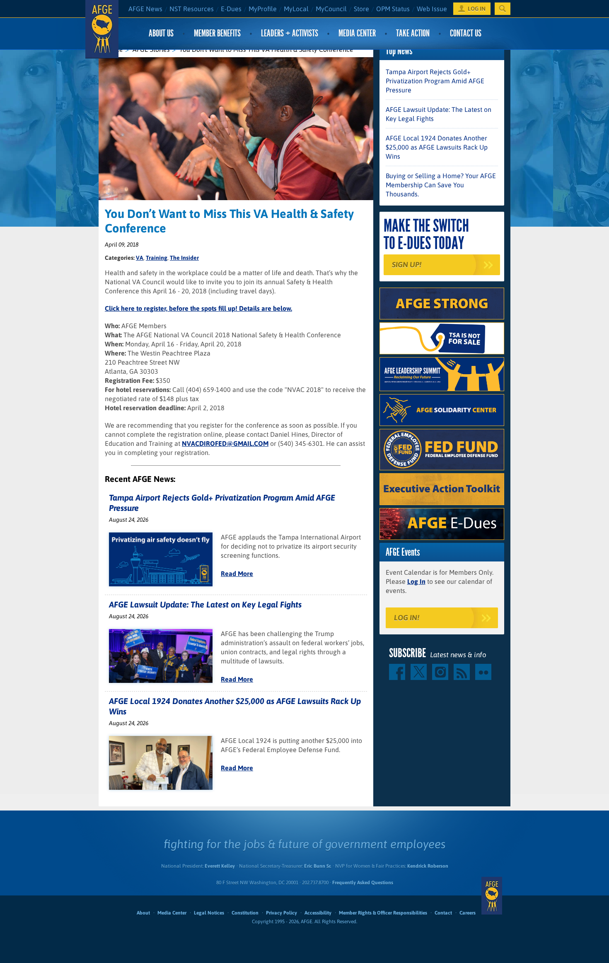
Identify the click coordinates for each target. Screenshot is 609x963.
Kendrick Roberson (427, 866)
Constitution (245, 913)
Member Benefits (217, 33)
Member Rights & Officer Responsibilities (383, 913)
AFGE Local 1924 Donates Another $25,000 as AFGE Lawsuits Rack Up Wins (437, 147)
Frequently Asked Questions (362, 883)
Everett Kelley (220, 866)
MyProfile (263, 8)
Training (156, 257)
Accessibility (317, 913)
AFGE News (145, 8)
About (143, 913)
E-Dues (231, 8)
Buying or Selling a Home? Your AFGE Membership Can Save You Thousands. (441, 185)
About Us (161, 33)
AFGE (491, 895)
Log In (416, 581)
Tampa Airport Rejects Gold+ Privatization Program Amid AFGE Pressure (435, 81)
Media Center (357, 33)
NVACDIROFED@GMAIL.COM (225, 443)
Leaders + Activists (289, 33)
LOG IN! (406, 617)
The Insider (184, 257)
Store (361, 8)
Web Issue (432, 8)
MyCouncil (331, 8)
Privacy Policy (281, 913)
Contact (443, 913)
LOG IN (477, 8)
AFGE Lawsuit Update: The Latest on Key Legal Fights (205, 604)
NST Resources (191, 8)
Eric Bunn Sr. (317, 866)
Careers (467, 913)
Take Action (413, 33)
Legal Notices (209, 913)
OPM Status (393, 8)
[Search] (502, 8)
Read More (237, 573)
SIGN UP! (406, 264)
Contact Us (465, 33)
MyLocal (296, 8)
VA (139, 257)
